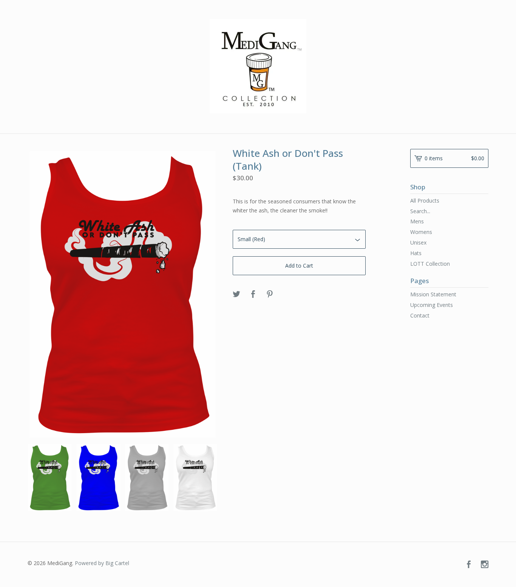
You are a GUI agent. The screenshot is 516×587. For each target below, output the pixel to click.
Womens (421, 231)
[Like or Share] (253, 294)
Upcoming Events (431, 304)
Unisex (418, 242)
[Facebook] (469, 565)
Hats (416, 253)
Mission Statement (433, 294)
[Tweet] (236, 294)
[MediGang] (258, 66)
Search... (420, 211)
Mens (417, 221)
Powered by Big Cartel (102, 563)
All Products (424, 200)
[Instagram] (484, 565)
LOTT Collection (430, 263)
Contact (419, 315)
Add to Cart (299, 265)
